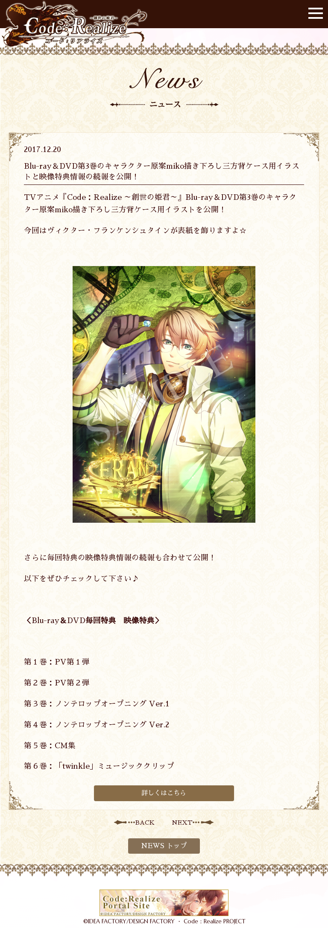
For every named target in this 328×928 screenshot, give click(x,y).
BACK (145, 823)
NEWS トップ (164, 846)
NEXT (182, 823)
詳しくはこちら (163, 793)
